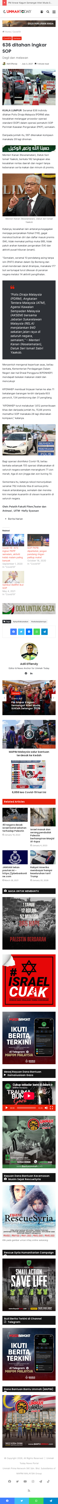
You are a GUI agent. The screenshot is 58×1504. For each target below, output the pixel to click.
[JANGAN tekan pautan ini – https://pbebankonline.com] (15, 857)
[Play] (6, 1107)
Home (7, 31)
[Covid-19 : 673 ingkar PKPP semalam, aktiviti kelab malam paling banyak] (13, 540)
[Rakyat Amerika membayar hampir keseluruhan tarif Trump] (43, 857)
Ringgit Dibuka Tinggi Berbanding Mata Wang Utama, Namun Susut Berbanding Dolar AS (27, 705)
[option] (29, 697)
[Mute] (46, 1107)
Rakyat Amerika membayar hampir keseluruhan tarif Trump (41, 872)
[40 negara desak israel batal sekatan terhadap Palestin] (15, 815)
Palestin (15, 691)
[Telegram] (44, 632)
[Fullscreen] (51, 1107)
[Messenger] (29, 632)
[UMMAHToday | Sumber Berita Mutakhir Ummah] (19, 11)
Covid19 (17, 31)
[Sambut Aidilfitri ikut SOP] (13, 577)
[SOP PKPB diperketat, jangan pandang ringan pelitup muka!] (38, 540)
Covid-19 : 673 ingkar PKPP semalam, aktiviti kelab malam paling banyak (12, 554)
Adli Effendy (12, 64)
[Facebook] (13, 632)
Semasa (17, 38)
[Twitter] (21, 632)
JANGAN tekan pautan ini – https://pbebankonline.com (14, 872)
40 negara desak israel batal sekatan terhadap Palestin (14, 827)
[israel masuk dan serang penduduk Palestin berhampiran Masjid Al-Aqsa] (43, 817)
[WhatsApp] (37, 632)
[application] (29, 1096)
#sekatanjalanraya (38, 621)
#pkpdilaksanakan (20, 621)
